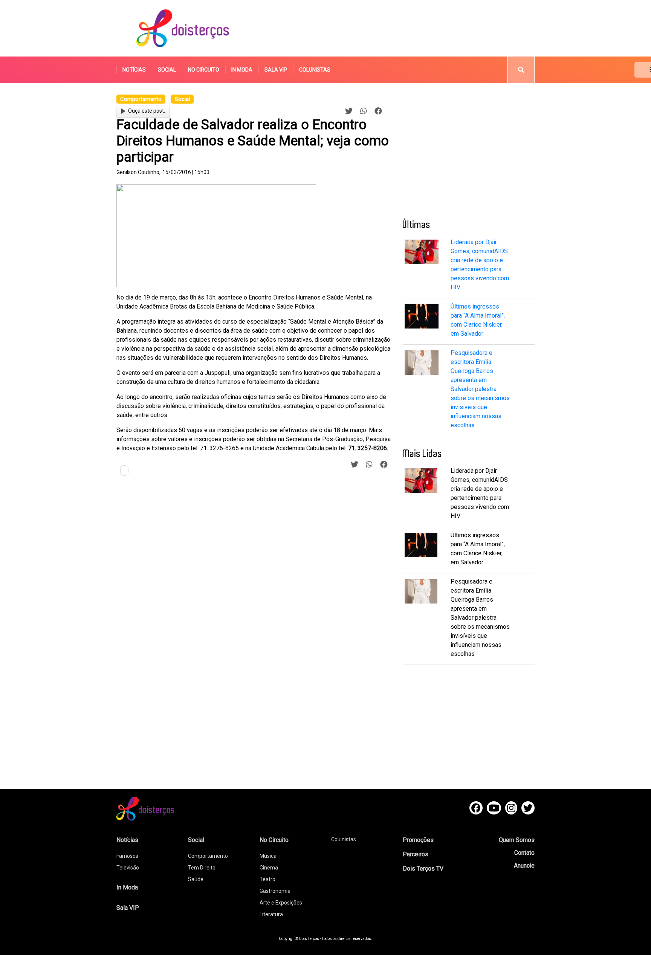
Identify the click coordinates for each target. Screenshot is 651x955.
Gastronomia (275, 891)
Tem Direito (201, 868)
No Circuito (203, 70)
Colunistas (314, 70)
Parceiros (415, 854)
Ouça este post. (146, 111)
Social (167, 70)
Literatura (271, 914)
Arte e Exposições (281, 903)
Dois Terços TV (423, 868)
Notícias (134, 70)
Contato (524, 852)
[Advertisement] (397, 28)
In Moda (241, 70)
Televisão (127, 868)
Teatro (267, 879)
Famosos (127, 856)
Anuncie (524, 865)
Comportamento (208, 856)
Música (268, 856)
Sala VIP (275, 70)
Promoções (418, 839)
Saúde (195, 879)
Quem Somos (517, 839)
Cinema (269, 868)
